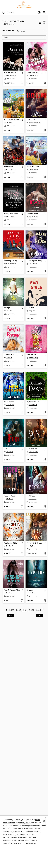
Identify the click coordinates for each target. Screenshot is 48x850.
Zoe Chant (9, 546)
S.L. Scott (9, 311)
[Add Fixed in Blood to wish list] (22, 506)
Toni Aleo (9, 593)
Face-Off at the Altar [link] (12, 590)
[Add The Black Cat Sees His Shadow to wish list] (22, 130)
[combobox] (19, 12)
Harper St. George (34, 122)
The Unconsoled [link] (10, 73)
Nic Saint (9, 358)
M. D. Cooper (10, 405)
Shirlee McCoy (33, 169)
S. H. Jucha (32, 593)
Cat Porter (9, 452)
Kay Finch (9, 122)
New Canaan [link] (9, 402)
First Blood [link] (31, 496)
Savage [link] (7, 308)
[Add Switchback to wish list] (22, 177)
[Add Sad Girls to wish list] (44, 318)
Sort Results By (8, 31)
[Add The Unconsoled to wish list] (22, 83)
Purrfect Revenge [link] (10, 355)
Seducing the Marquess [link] (35, 261)
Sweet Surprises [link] (33, 167)
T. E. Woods (9, 499)
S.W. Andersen (10, 169)
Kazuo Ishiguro (10, 75)
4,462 (31, 610)
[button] (40, 23)
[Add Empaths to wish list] (44, 600)
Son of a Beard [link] (32, 214)
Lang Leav (32, 311)
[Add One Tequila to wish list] (44, 365)
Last (39, 616)
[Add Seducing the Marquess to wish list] (44, 271)
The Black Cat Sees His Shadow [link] (12, 120)
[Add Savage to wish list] (22, 318)
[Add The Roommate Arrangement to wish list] (44, 83)
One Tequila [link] (31, 355)
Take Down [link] (31, 120)
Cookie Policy (30, 843)
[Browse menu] (44, 12)
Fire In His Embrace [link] (34, 543)
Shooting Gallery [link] (10, 261)
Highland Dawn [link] (33, 402)
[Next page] (43, 610)
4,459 (11, 610)
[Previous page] (6, 610)
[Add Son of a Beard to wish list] (44, 224)
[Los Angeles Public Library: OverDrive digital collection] (24, 5)
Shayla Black (10, 217)
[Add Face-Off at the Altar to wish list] (22, 600)
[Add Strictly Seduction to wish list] (22, 224)
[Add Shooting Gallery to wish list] (22, 271)
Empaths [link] (30, 590)
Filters (6, 37)
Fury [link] (5, 449)
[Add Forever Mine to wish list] (44, 459)
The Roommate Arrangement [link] (35, 73)
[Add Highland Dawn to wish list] (44, 412)
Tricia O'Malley (33, 358)
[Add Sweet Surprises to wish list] (44, 177)
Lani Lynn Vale (33, 217)
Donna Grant (33, 405)
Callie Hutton (33, 264)
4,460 (18, 610)
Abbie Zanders (33, 452)
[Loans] (39, 13)
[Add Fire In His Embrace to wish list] (44, 553)
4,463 (38, 610)
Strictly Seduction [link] (11, 214)
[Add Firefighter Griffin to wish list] (22, 553)
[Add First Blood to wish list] (44, 506)
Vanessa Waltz (33, 75)
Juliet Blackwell (11, 264)
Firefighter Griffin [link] (10, 543)
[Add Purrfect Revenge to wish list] (22, 365)
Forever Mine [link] (32, 449)
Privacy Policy (24, 822)
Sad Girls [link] (30, 308)
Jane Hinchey (33, 499)
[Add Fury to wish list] (22, 459)
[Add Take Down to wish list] (44, 130)
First (10, 616)
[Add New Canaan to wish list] (22, 412)
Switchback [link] (8, 167)
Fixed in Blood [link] (9, 496)
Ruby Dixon (32, 546)
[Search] (3, 12)
